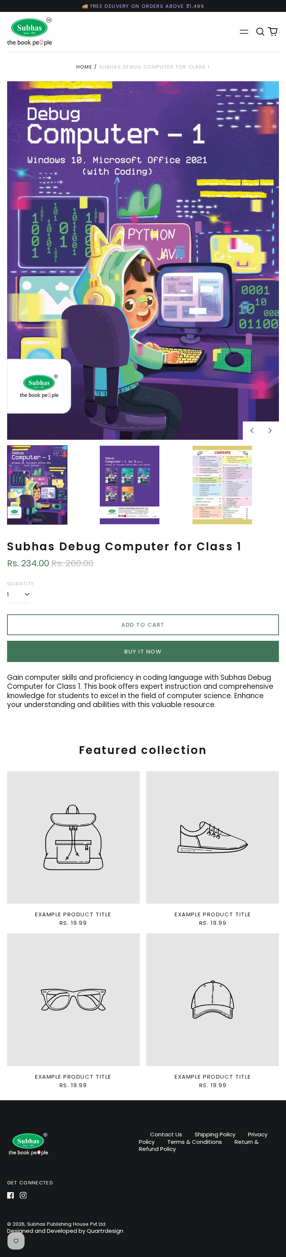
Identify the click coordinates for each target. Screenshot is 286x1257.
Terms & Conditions (194, 1142)
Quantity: (21, 583)
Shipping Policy (215, 1134)
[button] (260, 31)
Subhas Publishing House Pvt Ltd (66, 1224)
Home (84, 66)
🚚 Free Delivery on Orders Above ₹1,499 (143, 6)
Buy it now (143, 651)
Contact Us (166, 1134)
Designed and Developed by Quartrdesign (65, 1231)
